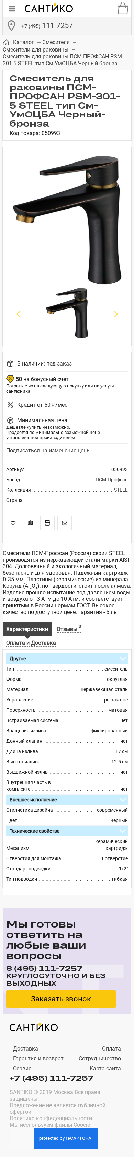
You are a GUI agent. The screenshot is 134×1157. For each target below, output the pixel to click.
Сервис (22, 1068)
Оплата (111, 1048)
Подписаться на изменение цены (48, 450)
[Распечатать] (47, 523)
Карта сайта (105, 1068)
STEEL (121, 490)
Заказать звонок (61, 999)
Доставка (25, 1048)
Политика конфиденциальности (51, 1118)
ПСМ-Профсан (112, 479)
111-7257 (47, 25)
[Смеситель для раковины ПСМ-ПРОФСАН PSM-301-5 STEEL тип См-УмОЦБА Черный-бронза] (67, 220)
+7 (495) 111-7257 (51, 1078)
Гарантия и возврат (38, 1058)
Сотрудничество (100, 1058)
